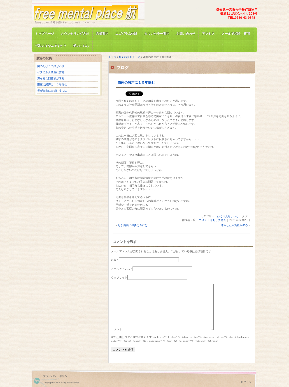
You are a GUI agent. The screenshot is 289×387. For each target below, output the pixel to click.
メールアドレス (121, 268)
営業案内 (102, 33)
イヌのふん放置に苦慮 (50, 72)
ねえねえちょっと (228, 216)
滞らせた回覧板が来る (234, 225)
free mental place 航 (86, 12)
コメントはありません (212, 220)
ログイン (246, 382)
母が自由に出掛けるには (133, 225)
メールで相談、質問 (235, 33)
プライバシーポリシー (56, 376)
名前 (114, 260)
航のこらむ (81, 46)
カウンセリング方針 (75, 33)
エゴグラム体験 (126, 33)
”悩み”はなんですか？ (51, 46)
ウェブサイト (119, 277)
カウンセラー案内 (157, 33)
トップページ (44, 33)
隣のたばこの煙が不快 (50, 66)
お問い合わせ (185, 33)
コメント (116, 329)
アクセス (208, 33)
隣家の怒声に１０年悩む (136, 82)
